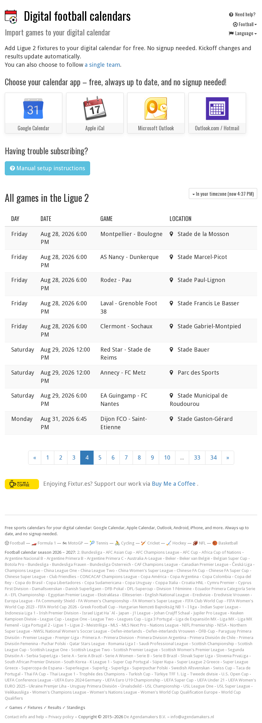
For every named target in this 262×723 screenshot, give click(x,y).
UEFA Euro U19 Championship (132, 680)
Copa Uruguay (138, 582)
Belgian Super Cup (230, 558)
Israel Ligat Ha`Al (98, 613)
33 (197, 457)
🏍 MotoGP (72, 543)
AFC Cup (190, 552)
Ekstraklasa (108, 594)
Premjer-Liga (67, 637)
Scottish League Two (90, 649)
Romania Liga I (121, 643)
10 (167, 457)
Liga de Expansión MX (196, 619)
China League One (60, 570)
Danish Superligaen (83, 588)
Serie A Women (119, 655)
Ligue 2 (76, 625)
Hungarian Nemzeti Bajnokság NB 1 (151, 607)
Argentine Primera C (105, 558)
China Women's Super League (145, 570)
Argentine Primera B (65, 558)
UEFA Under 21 (211, 680)
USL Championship (162, 686)
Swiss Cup (222, 668)
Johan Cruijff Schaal (172, 613)
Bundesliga (38, 564)
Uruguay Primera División (93, 686)
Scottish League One (49, 649)
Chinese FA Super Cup (229, 570)
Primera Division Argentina (161, 637)
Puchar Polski (54, 643)
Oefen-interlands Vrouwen (170, 631)
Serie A (67, 655)
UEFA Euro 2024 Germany (78, 680)
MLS (114, 625)
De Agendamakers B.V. (145, 716)
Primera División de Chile (212, 637)
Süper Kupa (162, 661)
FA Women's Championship (103, 600)
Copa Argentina (184, 576)
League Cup (51, 619)
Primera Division (119, 637)
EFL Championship (28, 594)
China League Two (98, 570)
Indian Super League (219, 607)
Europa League (19, 600)
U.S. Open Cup (235, 674)
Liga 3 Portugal (158, 619)
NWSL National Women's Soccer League (70, 631)
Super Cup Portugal (131, 661)
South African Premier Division (32, 661)
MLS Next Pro (134, 625)
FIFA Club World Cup (204, 600)
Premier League (37, 637)
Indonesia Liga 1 (20, 613)
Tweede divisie (204, 674)
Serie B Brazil (165, 655)
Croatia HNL (192, 582)
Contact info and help (24, 716)
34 (213, 457)
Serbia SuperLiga (42, 655)
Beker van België (195, 558)
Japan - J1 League (134, 613)
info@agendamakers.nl (192, 716)
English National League (167, 594)
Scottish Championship (213, 643)
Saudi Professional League (163, 643)
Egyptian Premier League (71, 594)
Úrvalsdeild (131, 686)
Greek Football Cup (97, 607)
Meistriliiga (97, 625)
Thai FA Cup (35, 674)
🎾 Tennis (98, 543)
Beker (171, 558)
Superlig (100, 668)
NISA (222, 625)
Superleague (77, 668)
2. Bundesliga (89, 552)
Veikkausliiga (17, 692)
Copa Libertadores (63, 582)
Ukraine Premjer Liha (47, 686)
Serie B (143, 655)
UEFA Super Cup (179, 680)
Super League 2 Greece (198, 661)
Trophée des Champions (102, 674)
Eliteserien (132, 594)
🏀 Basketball (225, 543)
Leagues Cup (129, 619)
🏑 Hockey (176, 543)
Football (246, 23)
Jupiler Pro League (210, 613)
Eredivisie (202, 594)
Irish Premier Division (59, 613)
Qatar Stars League (87, 643)
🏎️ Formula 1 (43, 543)
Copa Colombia (216, 576)
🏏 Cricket (150, 543)
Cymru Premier (221, 582)
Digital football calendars (77, 15)
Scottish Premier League (135, 649)
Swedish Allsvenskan (190, 668)
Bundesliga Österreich (110, 564)
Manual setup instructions (50, 168)
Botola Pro (14, 564)
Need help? (245, 14)
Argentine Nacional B (24, 558)
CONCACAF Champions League (108, 576)
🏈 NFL (199, 543)
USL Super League (233, 686)
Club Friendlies (62, 576)
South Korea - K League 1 (87, 661)
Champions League (22, 570)
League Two (102, 619)
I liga (192, 607)
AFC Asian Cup (119, 552)
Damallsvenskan (47, 588)
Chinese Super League (25, 576)
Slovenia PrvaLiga (232, 655)
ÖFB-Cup (206, 631)
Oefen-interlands (126, 631)
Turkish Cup (139, 674)
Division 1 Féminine (174, 588)
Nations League (164, 625)
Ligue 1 (59, 625)
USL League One (198, 686)
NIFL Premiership (198, 625)
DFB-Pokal (114, 588)
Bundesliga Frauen (69, 564)
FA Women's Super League (157, 600)
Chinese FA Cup (191, 570)
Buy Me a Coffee (174, 483)
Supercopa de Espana (41, 668)
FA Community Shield (55, 600)
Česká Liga (242, 564)
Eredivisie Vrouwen (232, 594)
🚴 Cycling (125, 543)
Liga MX (227, 619)
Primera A (91, 637)
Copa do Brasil (28, 582)
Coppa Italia (166, 582)
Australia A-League (144, 558)
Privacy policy (61, 716)
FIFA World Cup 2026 (57, 607)
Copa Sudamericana (102, 582)
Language (244, 32)
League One (76, 619)
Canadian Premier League (204, 564)
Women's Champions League (59, 692)
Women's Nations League (113, 692)
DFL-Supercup (140, 588)
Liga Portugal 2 (36, 625)
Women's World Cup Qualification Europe (179, 692)
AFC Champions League (157, 552)
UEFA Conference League (28, 680)
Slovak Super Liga (197, 655)
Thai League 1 (62, 674)
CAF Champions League (156, 564)
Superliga (120, 668)
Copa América (153, 576)
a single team (102, 64)
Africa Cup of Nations (221, 552)
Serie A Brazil (90, 655)
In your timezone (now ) (224, 193)
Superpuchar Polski (150, 668)
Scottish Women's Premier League (192, 649)
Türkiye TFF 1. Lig (170, 674)
